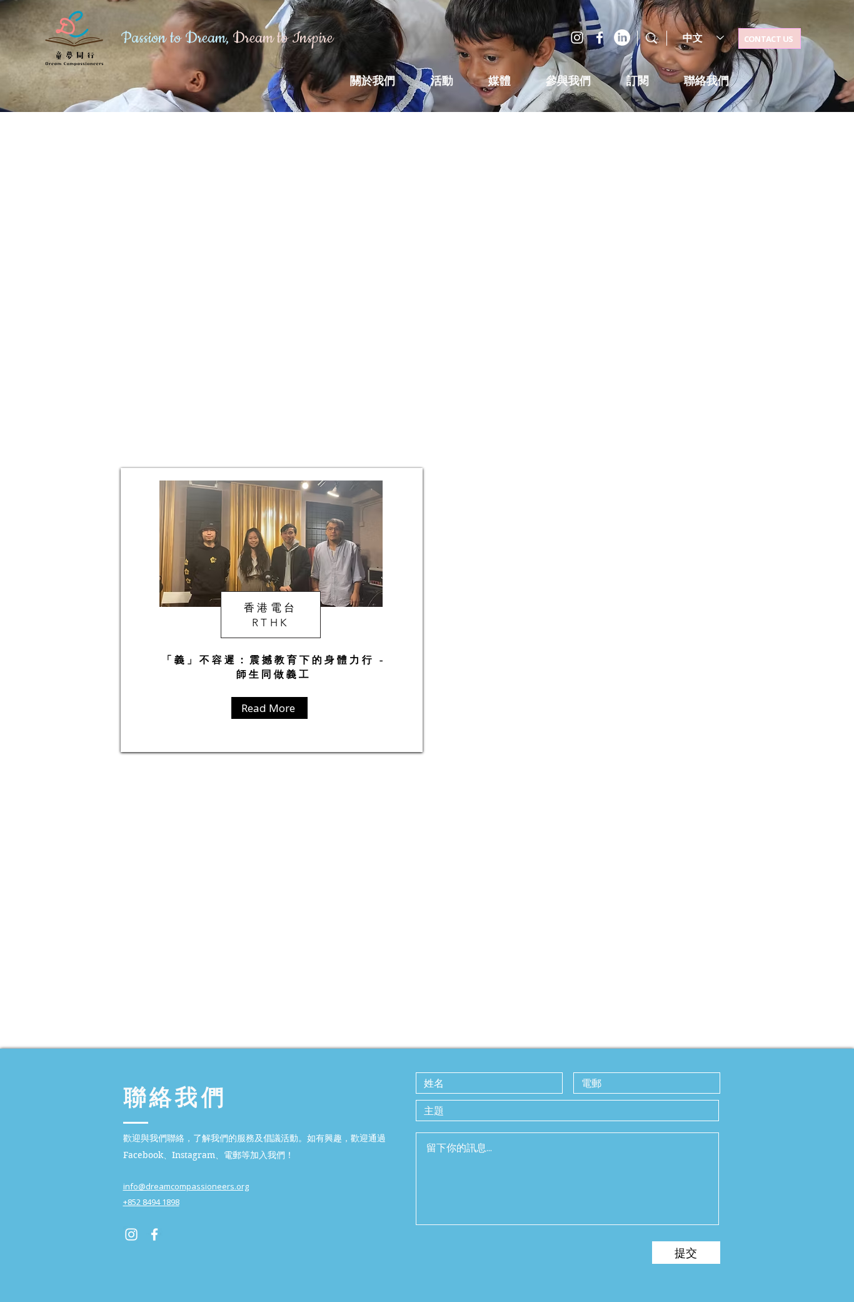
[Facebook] (599, 37)
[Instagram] (577, 37)
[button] (441, 80)
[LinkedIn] (622, 37)
